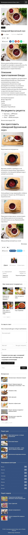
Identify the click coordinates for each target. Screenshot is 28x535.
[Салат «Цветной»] (4, 505)
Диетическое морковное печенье (17, 454)
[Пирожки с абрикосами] (4, 405)
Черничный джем (20, 275)
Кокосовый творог (13, 441)
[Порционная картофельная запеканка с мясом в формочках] (4, 498)
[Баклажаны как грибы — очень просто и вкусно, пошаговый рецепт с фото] (4, 449)
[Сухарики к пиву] (4, 392)
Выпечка (3, 469)
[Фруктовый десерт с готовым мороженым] (4, 436)
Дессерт (3, 488)
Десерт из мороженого (15, 510)
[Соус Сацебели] (20, 305)
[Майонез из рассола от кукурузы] (8, 291)
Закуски (2, 479)
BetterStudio (17, 532)
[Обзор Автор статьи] (14, 260)
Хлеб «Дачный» (12, 397)
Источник (24, 244)
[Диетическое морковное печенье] (4, 456)
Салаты (2, 472)
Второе (2, 466)
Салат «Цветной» (13, 503)
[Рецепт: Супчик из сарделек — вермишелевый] (4, 411)
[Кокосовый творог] (4, 443)
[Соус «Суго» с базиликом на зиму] (8, 305)
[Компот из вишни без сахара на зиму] (4, 518)
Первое (2, 485)
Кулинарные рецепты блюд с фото (10, 2)
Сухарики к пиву (13, 390)
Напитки (3, 482)
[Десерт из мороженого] (4, 511)
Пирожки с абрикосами (15, 403)
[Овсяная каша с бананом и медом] (4, 379)
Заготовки (3, 476)
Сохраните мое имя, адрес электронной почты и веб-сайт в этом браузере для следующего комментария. (12, 357)
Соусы (3, 27)
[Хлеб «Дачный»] (4, 398)
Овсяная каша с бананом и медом (17, 377)
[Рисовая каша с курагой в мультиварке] (4, 418)
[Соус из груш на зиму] (20, 291)
